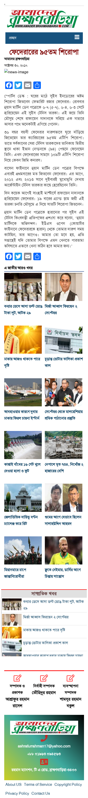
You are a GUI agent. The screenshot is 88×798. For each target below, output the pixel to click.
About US (13, 784)
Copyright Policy (68, 784)
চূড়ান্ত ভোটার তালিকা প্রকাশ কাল (45, 643)
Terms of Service (38, 784)
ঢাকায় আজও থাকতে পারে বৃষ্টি (44, 630)
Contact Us (40, 793)
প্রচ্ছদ (12, 38)
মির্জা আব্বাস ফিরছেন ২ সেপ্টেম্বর (46, 617)
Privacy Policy (17, 793)
